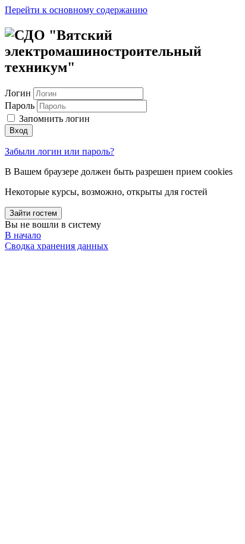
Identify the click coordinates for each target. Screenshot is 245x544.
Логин (19, 93)
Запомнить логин (54, 119)
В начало (23, 235)
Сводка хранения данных (56, 246)
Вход (19, 130)
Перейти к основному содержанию (76, 10)
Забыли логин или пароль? (59, 151)
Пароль (19, 105)
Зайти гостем (33, 213)
